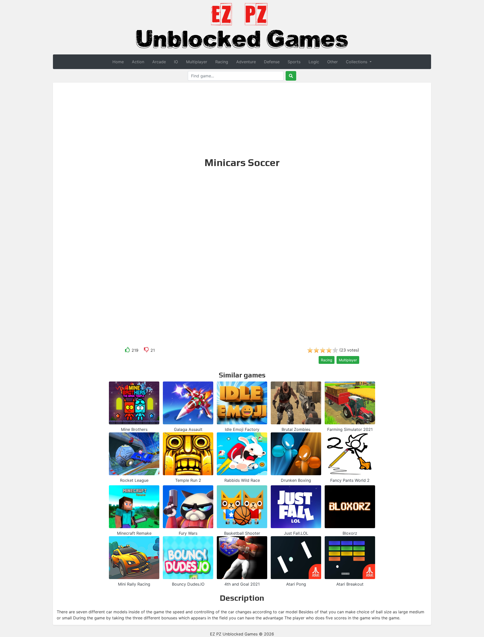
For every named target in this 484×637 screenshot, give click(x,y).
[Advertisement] (242, 119)
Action (138, 61)
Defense (272, 61)
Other (332, 61)
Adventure (246, 61)
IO (176, 61)
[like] (127, 351)
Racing (221, 61)
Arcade (159, 61)
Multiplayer (196, 61)
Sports (294, 61)
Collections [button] (357, 61)
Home (118, 61)
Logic (314, 61)
